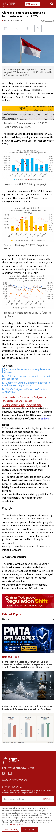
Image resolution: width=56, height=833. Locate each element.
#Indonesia (9, 397)
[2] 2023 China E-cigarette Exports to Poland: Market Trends (26, 377)
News (5, 619)
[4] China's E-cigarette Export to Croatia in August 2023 (24, 390)
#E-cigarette (39, 397)
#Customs (23, 397)
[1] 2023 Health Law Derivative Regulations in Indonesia (26, 371)
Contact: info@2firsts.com (15, 780)
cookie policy (16, 824)
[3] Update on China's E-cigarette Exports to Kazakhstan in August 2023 (26, 384)
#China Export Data (13, 404)
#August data (34, 404)
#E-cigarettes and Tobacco (17, 401)
